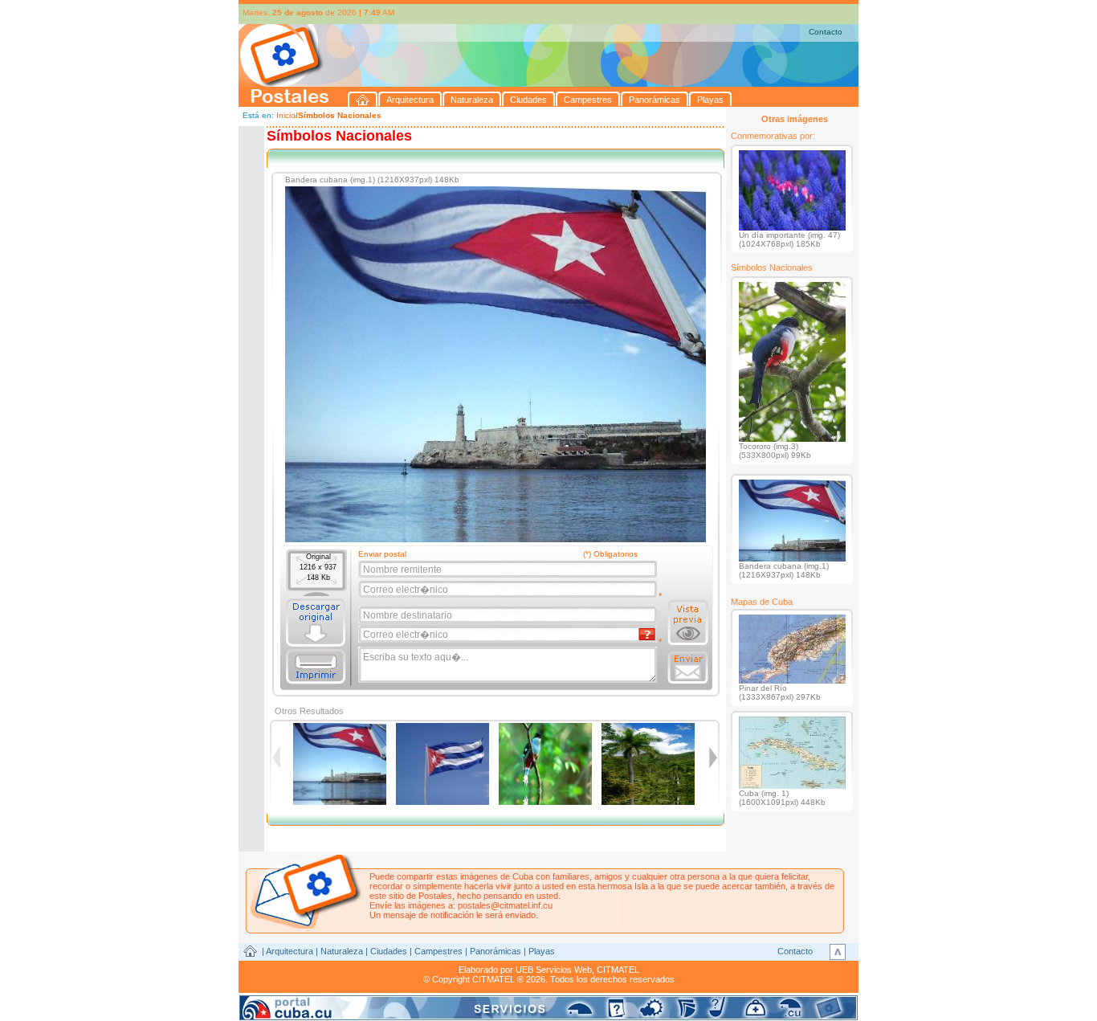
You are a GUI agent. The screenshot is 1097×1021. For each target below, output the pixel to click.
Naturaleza (341, 951)
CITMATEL (618, 969)
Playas (541, 951)
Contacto (825, 31)
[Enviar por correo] (687, 667)
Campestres (438, 951)
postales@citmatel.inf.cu (505, 905)
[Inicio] (363, 99)
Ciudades (388, 951)
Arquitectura (289, 951)
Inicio (286, 115)
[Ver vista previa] (687, 622)
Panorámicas (495, 951)
